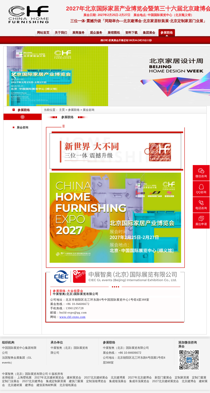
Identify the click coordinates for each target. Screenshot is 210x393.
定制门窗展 (199, 377)
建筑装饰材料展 (47, 385)
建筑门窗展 (76, 381)
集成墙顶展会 (117, 381)
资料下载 (131, 32)
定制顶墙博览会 (96, 381)
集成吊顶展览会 (139, 381)
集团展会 (149, 32)
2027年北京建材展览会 (49, 377)
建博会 (29, 385)
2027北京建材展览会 (165, 381)
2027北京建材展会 (96, 377)
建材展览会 (74, 377)
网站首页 (43, 32)
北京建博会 (189, 381)
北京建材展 (15, 385)
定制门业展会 (10, 381)
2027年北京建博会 (140, 377)
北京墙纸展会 (68, 385)
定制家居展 (182, 377)
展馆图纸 (114, 32)
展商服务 (78, 32)
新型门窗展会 (163, 377)
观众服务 (96, 32)
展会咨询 (22, 127)
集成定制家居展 (56, 381)
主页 (62, 109)
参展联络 (167, 32)
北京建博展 (118, 377)
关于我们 (61, 32)
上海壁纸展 (24, 377)
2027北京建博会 (32, 381)
